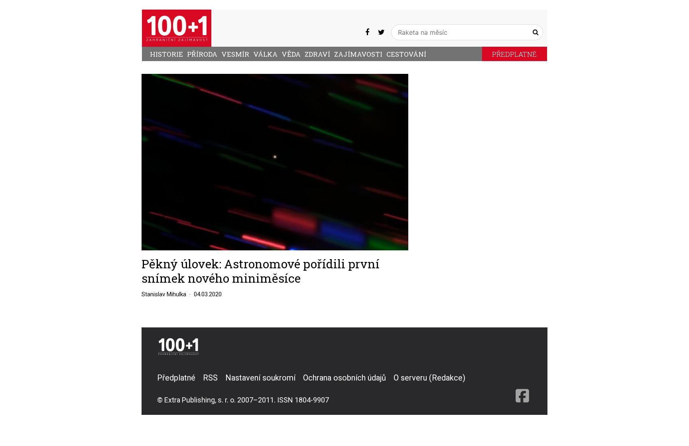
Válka (265, 54)
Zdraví (317, 54)
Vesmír (235, 54)
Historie (166, 54)
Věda (291, 54)
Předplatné (514, 54)
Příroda (202, 54)
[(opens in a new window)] (367, 32)
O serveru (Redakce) (429, 378)
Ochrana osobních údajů (344, 378)
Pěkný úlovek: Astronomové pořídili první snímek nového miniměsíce (261, 271)
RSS (210, 378)
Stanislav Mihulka (164, 294)
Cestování (406, 54)
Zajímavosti (358, 54)
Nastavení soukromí (260, 378)
